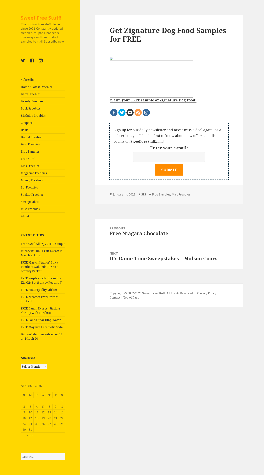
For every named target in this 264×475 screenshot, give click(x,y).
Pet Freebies (29, 187)
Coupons (27, 123)
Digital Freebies (32, 137)
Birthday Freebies (33, 116)
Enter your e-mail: (169, 147)
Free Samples (30, 151)
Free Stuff (27, 159)
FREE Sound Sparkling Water (41, 320)
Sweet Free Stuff (153, 293)
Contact (115, 297)
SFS (143, 194)
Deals (24, 130)
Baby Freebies (30, 94)
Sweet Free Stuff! (41, 17)
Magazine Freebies (34, 173)
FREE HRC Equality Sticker (39, 290)
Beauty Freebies (32, 101)
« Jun (29, 435)
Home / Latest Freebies (36, 87)
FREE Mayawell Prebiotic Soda (42, 327)
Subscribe (27, 80)
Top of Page (131, 297)
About (25, 216)
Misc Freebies (30, 209)
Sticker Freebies (32, 195)
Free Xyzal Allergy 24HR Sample (43, 244)
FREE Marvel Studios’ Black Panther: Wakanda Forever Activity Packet (39, 266)
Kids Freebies (30, 166)
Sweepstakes (30, 202)
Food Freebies (30, 144)
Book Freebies (30, 108)
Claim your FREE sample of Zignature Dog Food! (153, 100)
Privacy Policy (206, 293)
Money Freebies (32, 180)
